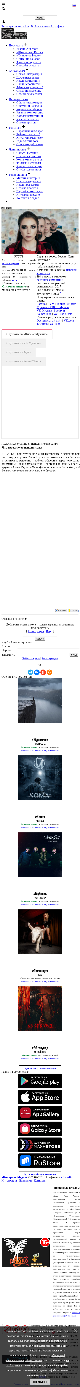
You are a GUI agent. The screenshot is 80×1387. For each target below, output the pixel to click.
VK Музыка (44, 310)
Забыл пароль (31, 658)
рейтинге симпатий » (50, 279)
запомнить (8, 654)
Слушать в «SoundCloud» (23, 361)
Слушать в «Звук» (18, 352)
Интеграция (9, 1180)
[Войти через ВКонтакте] (37, 672)
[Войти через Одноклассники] (49, 672)
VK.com (69, 320)
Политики (25, 1180)
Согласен (40, 1382)
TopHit (60, 303)
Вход (49, 631)
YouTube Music (62, 313)
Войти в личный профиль (47, 26)
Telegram (42, 323)
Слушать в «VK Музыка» (23, 343)
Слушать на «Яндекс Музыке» (27, 334)
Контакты (40, 1180)
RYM (51, 303)
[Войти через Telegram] (30, 672)
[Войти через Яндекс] (43, 672)
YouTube (54, 323)
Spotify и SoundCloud (51, 312)
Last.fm (41, 303)
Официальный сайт (49, 320)
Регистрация (36, 631)
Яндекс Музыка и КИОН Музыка (56, 305)
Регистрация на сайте (15, 26)
